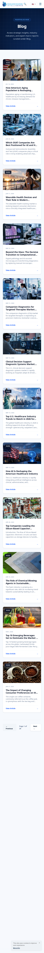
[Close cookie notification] (39, 943)
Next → (35, 727)
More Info (16, 948)
